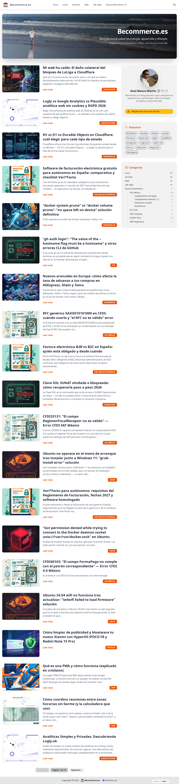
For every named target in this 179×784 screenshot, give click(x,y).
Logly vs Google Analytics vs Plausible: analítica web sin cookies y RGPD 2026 (74, 103)
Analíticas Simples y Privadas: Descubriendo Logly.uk (79, 738)
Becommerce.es (92, 780)
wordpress (131, 142)
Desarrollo (109, 156)
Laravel (165, 133)
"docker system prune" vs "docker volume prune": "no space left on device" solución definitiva (78, 210)
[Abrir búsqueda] (174, 4)
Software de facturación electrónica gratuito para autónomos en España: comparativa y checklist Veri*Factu (80, 172)
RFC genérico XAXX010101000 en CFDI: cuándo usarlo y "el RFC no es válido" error (78, 315)
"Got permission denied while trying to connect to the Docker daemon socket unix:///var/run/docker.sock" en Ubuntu (76, 532)
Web (86, 4)
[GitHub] (162, 91)
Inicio (55, 4)
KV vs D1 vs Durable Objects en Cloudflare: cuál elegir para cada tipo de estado (78, 136)
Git (113, 265)
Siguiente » (76, 770)
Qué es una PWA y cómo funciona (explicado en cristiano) (79, 668)
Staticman (141, 147)
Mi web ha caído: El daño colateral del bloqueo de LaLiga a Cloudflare (74, 69)
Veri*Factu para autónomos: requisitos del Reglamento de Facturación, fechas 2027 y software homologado (78, 495)
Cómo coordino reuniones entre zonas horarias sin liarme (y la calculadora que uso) (76, 704)
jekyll (154, 138)
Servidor (76, 4)
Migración (154, 147)
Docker (155, 133)
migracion (145, 142)
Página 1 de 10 (59, 770)
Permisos (130, 138)
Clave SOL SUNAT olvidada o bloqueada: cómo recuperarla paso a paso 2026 (76, 384)
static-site (158, 142)
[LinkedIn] (158, 91)
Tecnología (109, 89)
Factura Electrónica (115, 4)
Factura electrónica (105, 194)
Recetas (144, 133)
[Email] (166, 91)
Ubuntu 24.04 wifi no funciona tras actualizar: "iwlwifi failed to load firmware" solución (79, 599)
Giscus (129, 147)
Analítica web (108, 123)
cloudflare (165, 138)
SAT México (110, 335)
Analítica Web (108, 758)
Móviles (111, 647)
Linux (65, 4)
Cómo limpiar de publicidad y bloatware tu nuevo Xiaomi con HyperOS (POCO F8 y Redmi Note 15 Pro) (78, 636)
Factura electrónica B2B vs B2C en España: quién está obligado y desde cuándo (78, 348)
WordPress (131, 133)
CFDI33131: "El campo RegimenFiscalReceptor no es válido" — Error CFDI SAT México (75, 420)
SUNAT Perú (109, 404)
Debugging (131, 152)
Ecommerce (109, 302)
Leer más (48, 89)
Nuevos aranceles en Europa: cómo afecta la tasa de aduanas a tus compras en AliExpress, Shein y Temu (80, 280)
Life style (97, 4)
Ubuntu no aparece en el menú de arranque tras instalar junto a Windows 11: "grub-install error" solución (79, 458)
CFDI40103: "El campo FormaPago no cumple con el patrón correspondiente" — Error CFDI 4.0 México (80, 566)
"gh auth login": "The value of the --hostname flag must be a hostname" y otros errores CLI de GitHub (79, 243)
